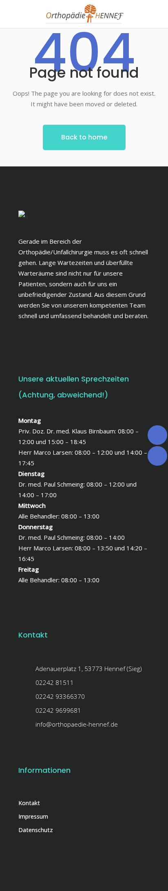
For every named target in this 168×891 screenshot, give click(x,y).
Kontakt (29, 803)
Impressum (33, 816)
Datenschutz (35, 830)
